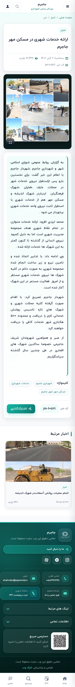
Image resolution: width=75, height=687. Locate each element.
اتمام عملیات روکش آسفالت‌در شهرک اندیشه (42, 493)
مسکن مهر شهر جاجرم (53, 391)
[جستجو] (17, 6)
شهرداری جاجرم (44, 383)
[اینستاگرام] (67, 560)
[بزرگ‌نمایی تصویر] (37, 110)
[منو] (67, 6)
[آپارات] (46, 560)
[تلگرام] (56, 560)
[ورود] (7, 6)
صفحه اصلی (65, 17)
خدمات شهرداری (20, 383)
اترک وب (27, 667)
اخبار (53, 17)
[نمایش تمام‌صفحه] (10, 142)
